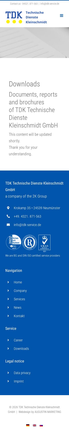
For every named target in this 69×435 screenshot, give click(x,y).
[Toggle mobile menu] (62, 15)
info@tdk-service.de (49, 3)
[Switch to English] (34, 425)
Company (20, 291)
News (17, 307)
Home (18, 282)
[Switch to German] (27, 425)
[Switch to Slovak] (41, 425)
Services (19, 299)
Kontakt (19, 316)
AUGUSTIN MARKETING (48, 412)
